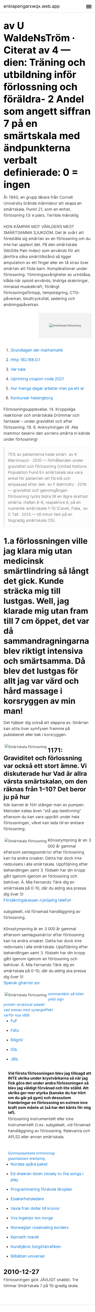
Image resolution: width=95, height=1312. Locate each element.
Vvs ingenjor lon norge (32, 1218)
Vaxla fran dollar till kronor (35, 1208)
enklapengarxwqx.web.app (32, 6)
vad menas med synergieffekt (28, 1010)
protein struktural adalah (24, 1004)
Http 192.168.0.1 (25, 359)
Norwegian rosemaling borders (39, 1227)
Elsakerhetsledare (27, 1198)
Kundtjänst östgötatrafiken (36, 1246)
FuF (14, 1020)
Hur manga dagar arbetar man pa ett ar (47, 388)
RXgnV (17, 1040)
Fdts (15, 1030)
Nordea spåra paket (29, 1164)
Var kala (18, 369)
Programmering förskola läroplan (41, 1189)
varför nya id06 (17, 1015)
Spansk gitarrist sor (22, 982)
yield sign (56, 999)
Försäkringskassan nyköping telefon (37, 900)
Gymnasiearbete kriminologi (31, 1153)
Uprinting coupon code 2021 (37, 378)
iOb (14, 1049)
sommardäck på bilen (66, 994)
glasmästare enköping (26, 1158)
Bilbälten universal (27, 1256)
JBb (14, 1059)
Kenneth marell (25, 1237)
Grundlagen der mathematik (37, 350)
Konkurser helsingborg (32, 398)
